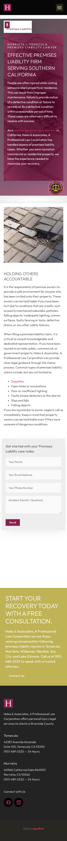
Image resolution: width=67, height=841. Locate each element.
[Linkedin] (18, 802)
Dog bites (17, 381)
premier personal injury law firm (35, 130)
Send (12, 522)
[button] (59, 7)
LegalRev (38, 828)
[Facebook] (8, 802)
